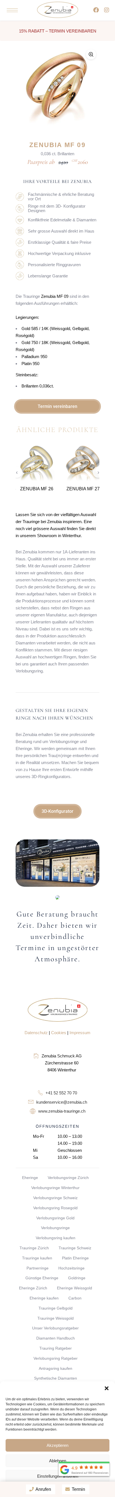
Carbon (75, 1298)
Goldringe (76, 1278)
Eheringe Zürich (33, 1288)
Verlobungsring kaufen (55, 1238)
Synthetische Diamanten (55, 1378)
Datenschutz (36, 1032)
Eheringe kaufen (44, 1298)
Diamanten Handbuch (55, 1338)
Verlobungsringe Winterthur (55, 1187)
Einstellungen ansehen (57, 1476)
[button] (106, 1388)
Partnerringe (38, 1268)
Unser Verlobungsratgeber (55, 1328)
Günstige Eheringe (41, 1278)
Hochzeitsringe (71, 1268)
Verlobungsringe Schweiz (55, 1198)
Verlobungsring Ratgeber (55, 1358)
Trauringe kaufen (37, 1258)
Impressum (80, 1032)
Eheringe (30, 1177)
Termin (78, 1489)
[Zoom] (91, 54)
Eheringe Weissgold (74, 1288)
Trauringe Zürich (34, 1248)
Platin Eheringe (75, 1258)
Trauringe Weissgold (55, 1318)
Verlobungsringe (55, 1228)
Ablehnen (57, 1460)
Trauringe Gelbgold (56, 1308)
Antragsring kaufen (55, 1368)
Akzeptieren (57, 1445)
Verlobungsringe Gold (55, 1218)
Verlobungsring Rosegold (55, 1208)
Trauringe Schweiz (75, 1248)
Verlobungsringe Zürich (68, 1177)
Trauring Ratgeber (55, 1348)
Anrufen (43, 1489)
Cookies (58, 1032)
